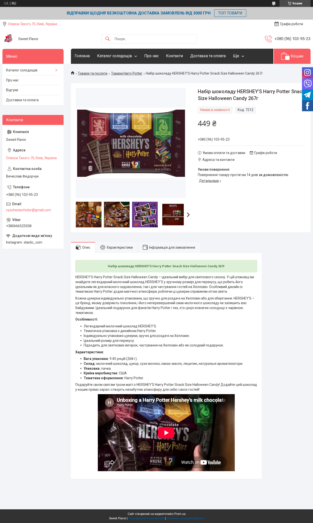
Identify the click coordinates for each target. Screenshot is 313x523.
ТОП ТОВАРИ (230, 13)
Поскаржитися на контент (146, 518)
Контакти (174, 56)
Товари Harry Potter (126, 73)
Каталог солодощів (114, 56)
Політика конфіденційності (185, 518)
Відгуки (12, 90)
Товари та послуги (92, 73)
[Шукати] (107, 39)
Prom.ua (180, 514)
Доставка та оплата (208, 56)
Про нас (151, 56)
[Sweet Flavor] (8, 39)
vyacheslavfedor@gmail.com (28, 210)
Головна (82, 56)
